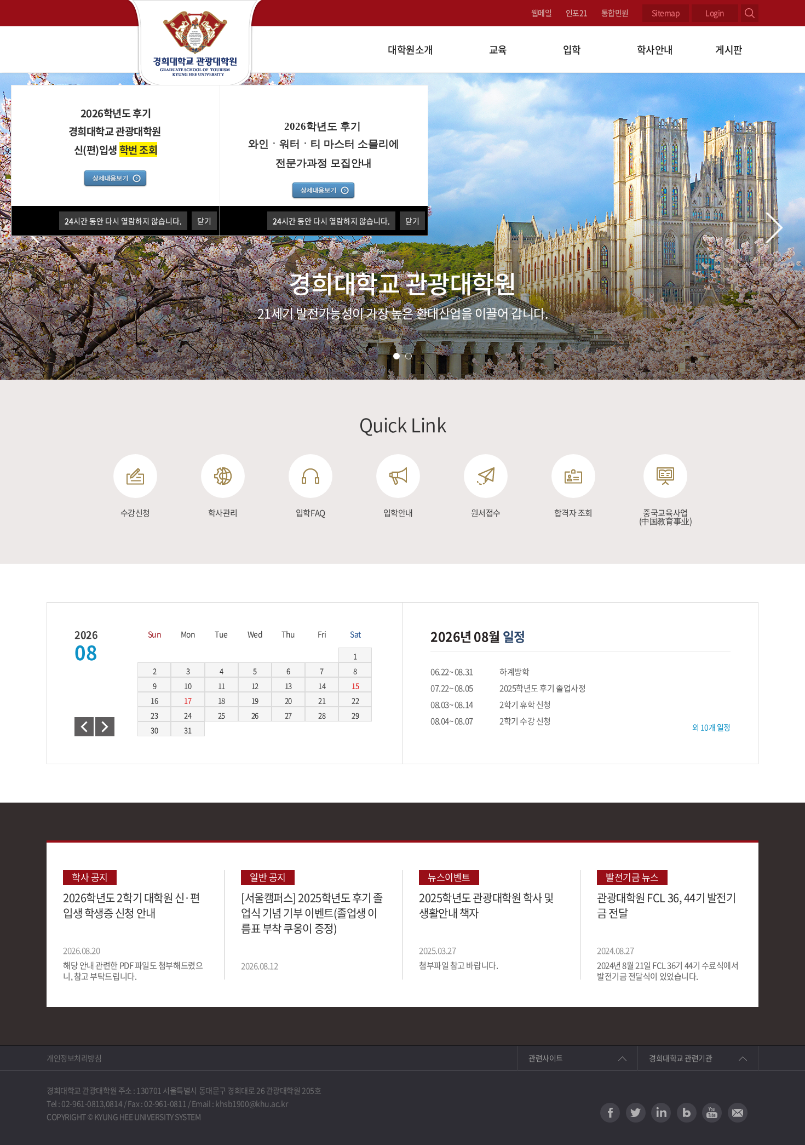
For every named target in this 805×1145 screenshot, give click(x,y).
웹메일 (541, 12)
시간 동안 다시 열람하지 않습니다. (331, 220)
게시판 (729, 49)
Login (715, 12)
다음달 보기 (104, 726)
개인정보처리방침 (74, 1057)
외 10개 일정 (711, 727)
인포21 (577, 12)
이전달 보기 (84, 726)
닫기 (412, 220)
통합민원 (615, 12)
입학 (572, 49)
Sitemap (666, 12)
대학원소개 (410, 49)
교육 (498, 49)
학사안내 (655, 49)
